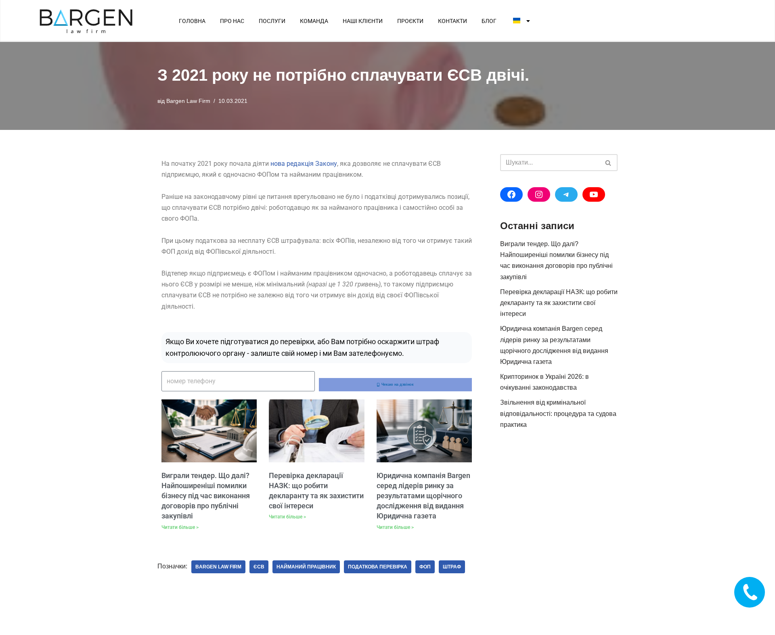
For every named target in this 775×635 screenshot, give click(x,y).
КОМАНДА (314, 21)
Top (756, 616)
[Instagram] (539, 194)
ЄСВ (258, 567)
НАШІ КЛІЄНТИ (363, 21)
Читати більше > (180, 527)
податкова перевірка (377, 567)
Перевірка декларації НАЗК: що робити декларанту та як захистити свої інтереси (559, 302)
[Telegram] (566, 194)
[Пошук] (608, 162)
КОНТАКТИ (452, 21)
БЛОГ (489, 21)
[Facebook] (511, 194)
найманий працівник (306, 567)
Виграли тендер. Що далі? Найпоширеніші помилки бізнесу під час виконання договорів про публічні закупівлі (205, 495)
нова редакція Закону (303, 163)
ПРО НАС (232, 21)
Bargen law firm (218, 567)
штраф (452, 567)
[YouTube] (593, 194)
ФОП (425, 567)
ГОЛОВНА (192, 21)
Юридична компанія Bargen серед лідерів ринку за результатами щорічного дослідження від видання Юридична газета (423, 495)
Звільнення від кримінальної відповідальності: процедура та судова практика (558, 413)
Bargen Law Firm (188, 101)
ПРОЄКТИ (410, 21)
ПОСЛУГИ (272, 21)
